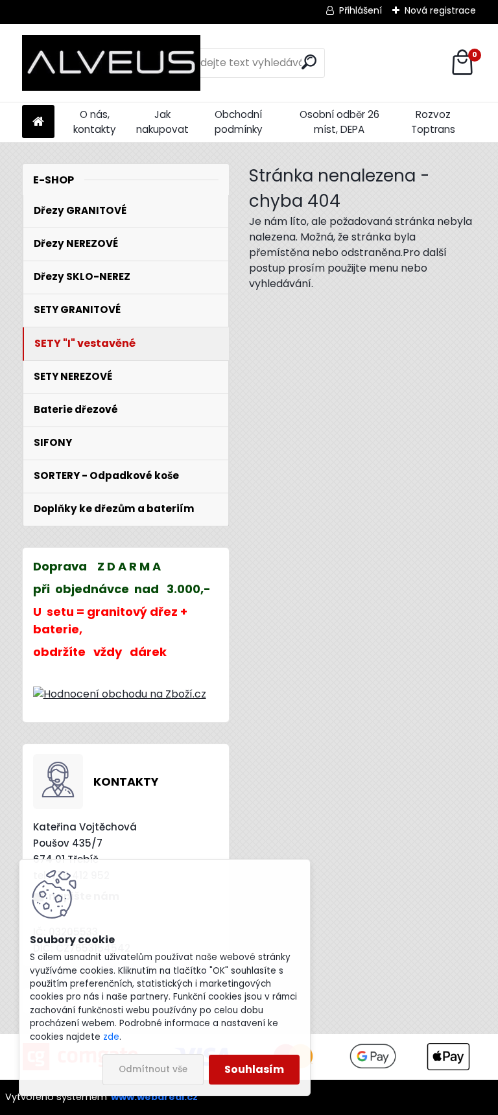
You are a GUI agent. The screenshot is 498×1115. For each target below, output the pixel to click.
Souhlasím (254, 1069)
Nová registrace (440, 10)
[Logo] (111, 62)
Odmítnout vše (153, 1069)
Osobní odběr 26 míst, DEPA (339, 122)
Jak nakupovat (162, 122)
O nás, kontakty (94, 122)
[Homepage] (38, 122)
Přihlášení (360, 10)
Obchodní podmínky (239, 122)
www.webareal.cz (154, 1096)
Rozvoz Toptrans (433, 122)
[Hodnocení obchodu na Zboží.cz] (119, 694)
